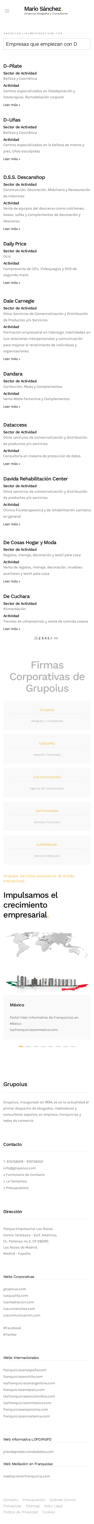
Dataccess (15, 425)
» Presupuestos (16, 1188)
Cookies (48, 1512)
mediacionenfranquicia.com (26, 1476)
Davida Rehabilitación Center (35, 479)
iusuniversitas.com (19, 1309)
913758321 (34, 1161)
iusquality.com (15, 1295)
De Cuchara (16, 596)
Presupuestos (34, 1500)
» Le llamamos (15, 1181)
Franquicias (12, 1506)
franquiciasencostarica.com (26, 1416)
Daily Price (14, 244)
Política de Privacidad (20, 1512)
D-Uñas (11, 120)
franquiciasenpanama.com (25, 1409)
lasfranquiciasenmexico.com (27, 1403)
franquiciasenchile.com (22, 1376)
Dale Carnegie (18, 301)
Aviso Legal (53, 1506)
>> (56, 638)
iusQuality (47, 743)
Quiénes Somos (63, 1500)
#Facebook (12, 1328)
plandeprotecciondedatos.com (28, 1452)
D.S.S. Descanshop (24, 177)
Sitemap (33, 1506)
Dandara (12, 374)
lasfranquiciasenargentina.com (29, 1383)
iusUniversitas (47, 811)
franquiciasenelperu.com (24, 1390)
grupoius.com (14, 1289)
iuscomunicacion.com (21, 1315)
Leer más (10, 105)
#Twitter (10, 1334)
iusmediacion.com (18, 1302)
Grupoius (47, 710)
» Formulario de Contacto (24, 1175)
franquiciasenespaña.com (24, 1370)
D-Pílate (12, 66)
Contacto (10, 1500)
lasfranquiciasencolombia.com (29, 1396)
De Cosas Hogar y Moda (29, 542)
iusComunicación (47, 777)
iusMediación (47, 844)
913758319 (14, 1161)
